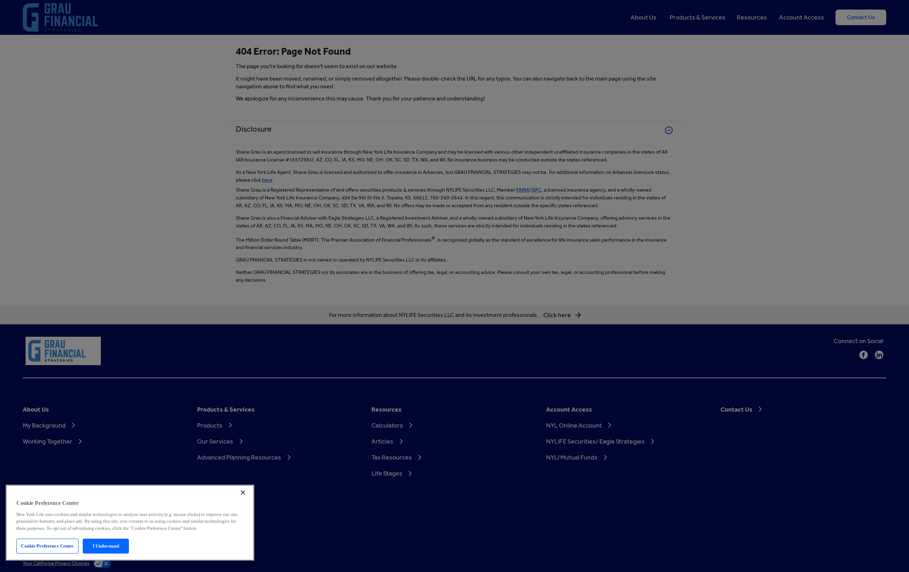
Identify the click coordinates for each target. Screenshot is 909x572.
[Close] (243, 492)
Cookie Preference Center (47, 546)
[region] (130, 523)
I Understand (106, 546)
